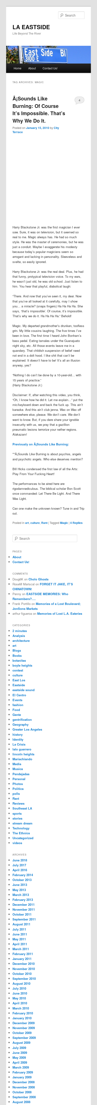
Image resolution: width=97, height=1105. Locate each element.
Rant (44, 523)
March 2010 (20, 1008)
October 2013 (22, 880)
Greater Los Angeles (27, 729)
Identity (17, 739)
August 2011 (21, 924)
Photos (17, 784)
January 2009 (22, 1077)
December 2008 (23, 1082)
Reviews (18, 803)
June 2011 (19, 934)
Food (16, 709)
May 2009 (19, 1057)
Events (17, 700)
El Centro (19, 695)
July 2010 (19, 988)
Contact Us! (50, 68)
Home (17, 68)
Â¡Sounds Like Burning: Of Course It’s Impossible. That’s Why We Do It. (38, 109)
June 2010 (19, 993)
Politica (18, 788)
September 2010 (24, 978)
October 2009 (22, 1032)
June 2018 (19, 860)
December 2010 (23, 963)
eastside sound (23, 690)
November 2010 (23, 968)
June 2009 (19, 1052)
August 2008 (21, 1102)
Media (16, 764)
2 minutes (19, 631)
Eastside (18, 685)
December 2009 (23, 1023)
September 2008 (24, 1097)
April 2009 (19, 1062)
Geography (20, 724)
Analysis (18, 635)
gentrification (22, 719)
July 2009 (19, 1047)
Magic (64, 523)
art (27, 523)
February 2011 (22, 954)
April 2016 (19, 870)
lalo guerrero (21, 749)
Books (17, 655)
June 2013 (19, 884)
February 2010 (22, 1013)
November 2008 (23, 1087)
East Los (18, 680)
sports (17, 813)
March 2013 (20, 894)
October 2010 (22, 973)
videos (17, 843)
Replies (76, 523)
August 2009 (21, 1042)
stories (17, 818)
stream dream (22, 823)
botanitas (19, 660)
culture (35, 523)
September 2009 (24, 1037)
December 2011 (23, 904)
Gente (16, 714)
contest (17, 670)
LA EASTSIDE (31, 27)
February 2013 (22, 899)
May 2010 (19, 998)
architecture (21, 640)
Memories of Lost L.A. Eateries (59, 613)
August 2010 (21, 983)
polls (16, 793)
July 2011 (19, 929)
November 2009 (23, 1028)
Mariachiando (22, 759)
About (32, 68)
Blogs (16, 650)
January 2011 (22, 958)
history (17, 734)
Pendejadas (20, 774)
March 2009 (20, 1067)
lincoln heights (23, 754)
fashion (17, 705)
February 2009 (22, 1072)
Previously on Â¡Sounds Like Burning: (40, 444)
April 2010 (19, 1003)
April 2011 (19, 944)
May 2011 (19, 939)
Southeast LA (22, 808)
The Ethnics (21, 833)
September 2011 (24, 919)
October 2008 (22, 1092)
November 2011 (23, 909)
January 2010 (22, 1018)
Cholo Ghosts (38, 579)
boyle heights (22, 665)
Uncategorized (22, 838)
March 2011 (20, 949)
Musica (17, 769)
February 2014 (22, 875)
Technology (20, 828)
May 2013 (19, 890)
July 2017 (19, 865)
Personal (18, 779)
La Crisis (18, 744)
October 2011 (22, 914)
